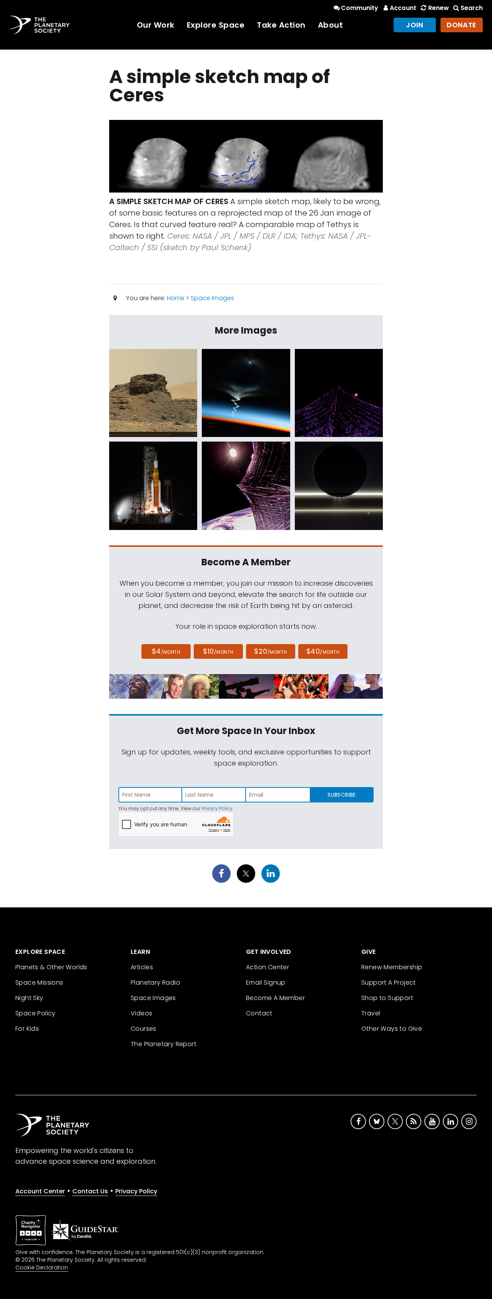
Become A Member (275, 997)
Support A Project (388, 982)
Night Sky (29, 997)
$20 (270, 651)
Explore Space (216, 25)
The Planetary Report (163, 1044)
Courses (143, 1028)
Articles (142, 967)
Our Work (156, 25)
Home (175, 298)
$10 (218, 651)
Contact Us (90, 1191)
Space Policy (35, 1013)
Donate (462, 25)
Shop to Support (387, 997)
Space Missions (39, 982)
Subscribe (341, 795)
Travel (370, 1013)
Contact (259, 1013)
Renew (438, 7)
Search (471, 7)
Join (415, 25)
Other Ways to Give (391, 1028)
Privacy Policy (217, 808)
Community (359, 7)
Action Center (267, 967)
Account (403, 7)
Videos (141, 1013)
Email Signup (266, 982)
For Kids (27, 1028)
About (330, 25)
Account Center (40, 1191)
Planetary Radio (155, 982)
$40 (322, 651)
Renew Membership (391, 967)
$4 (166, 651)
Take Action (281, 25)
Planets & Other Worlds (51, 967)
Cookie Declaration (41, 1267)
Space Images (212, 298)
